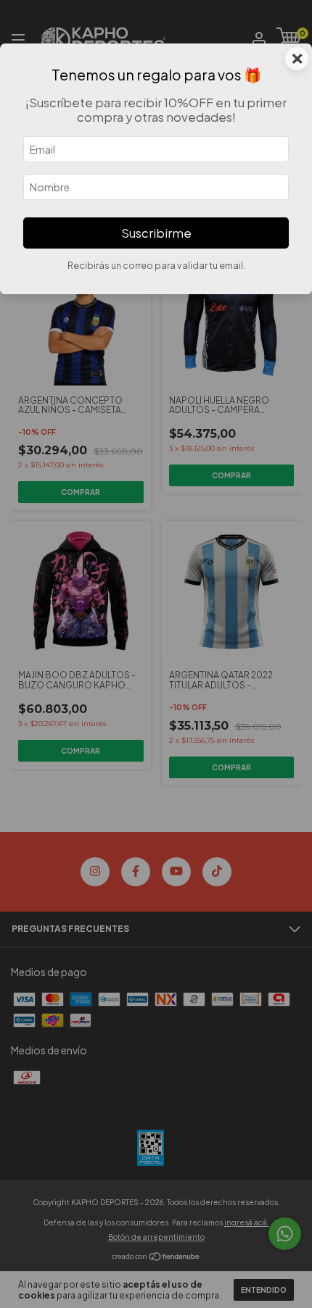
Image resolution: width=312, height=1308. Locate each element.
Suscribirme (156, 233)
